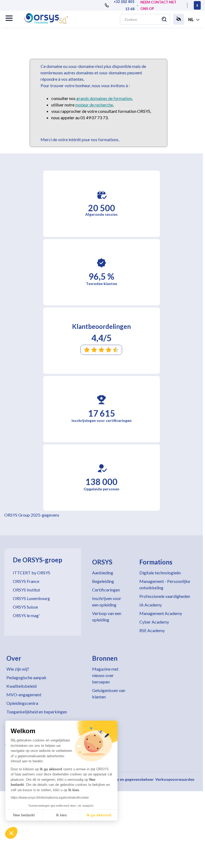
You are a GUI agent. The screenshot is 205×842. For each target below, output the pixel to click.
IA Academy (150, 604)
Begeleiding (103, 581)
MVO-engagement (23, 694)
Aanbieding (102, 572)
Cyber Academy (154, 621)
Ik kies (61, 815)
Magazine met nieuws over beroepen (105, 675)
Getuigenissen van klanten (108, 693)
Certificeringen (106, 589)
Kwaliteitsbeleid (21, 686)
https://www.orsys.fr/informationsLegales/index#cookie (50, 797)
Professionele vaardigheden (164, 596)
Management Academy (160, 613)
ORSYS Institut (26, 589)
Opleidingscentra (22, 703)
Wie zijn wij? (17, 668)
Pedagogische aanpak (26, 677)
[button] (11, 832)
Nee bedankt (24, 815)
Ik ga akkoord (98, 815)
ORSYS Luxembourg (31, 598)
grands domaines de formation (104, 98)
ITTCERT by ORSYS (31, 572)
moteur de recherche (94, 104)
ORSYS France (26, 581)
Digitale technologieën (160, 572)
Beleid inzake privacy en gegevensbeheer (118, 779)
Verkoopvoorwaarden (174, 779)
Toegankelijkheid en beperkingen (36, 711)
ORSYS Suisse (25, 606)
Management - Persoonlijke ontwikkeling (164, 584)
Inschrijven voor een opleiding (106, 601)
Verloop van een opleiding (106, 616)
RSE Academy (152, 630)
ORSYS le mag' (26, 615)
